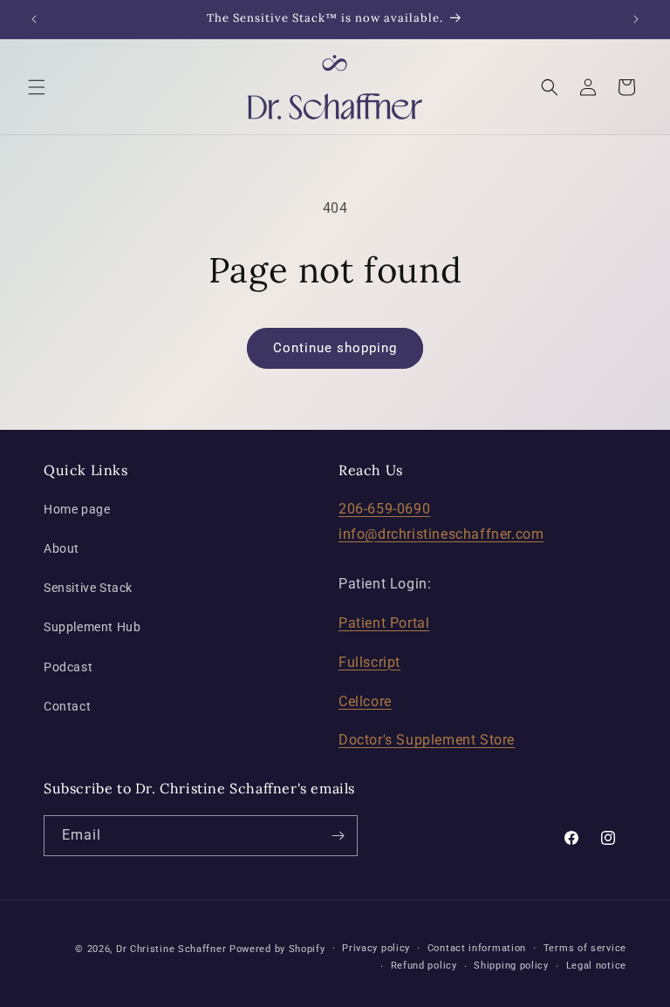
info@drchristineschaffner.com (441, 534)
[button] (36, 87)
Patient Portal (383, 623)
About (61, 548)
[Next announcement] (636, 19)
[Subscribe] (337, 835)
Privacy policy (376, 948)
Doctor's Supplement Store (426, 739)
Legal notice (596, 965)
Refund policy (424, 965)
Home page (77, 509)
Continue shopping (335, 348)
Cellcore (365, 701)
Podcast (68, 667)
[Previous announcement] (34, 19)
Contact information (476, 948)
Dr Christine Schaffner (171, 949)
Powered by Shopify (277, 949)
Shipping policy (511, 965)
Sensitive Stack (88, 588)
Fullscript (369, 662)
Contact (67, 706)
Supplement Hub (92, 627)
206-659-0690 (384, 508)
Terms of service (585, 948)
